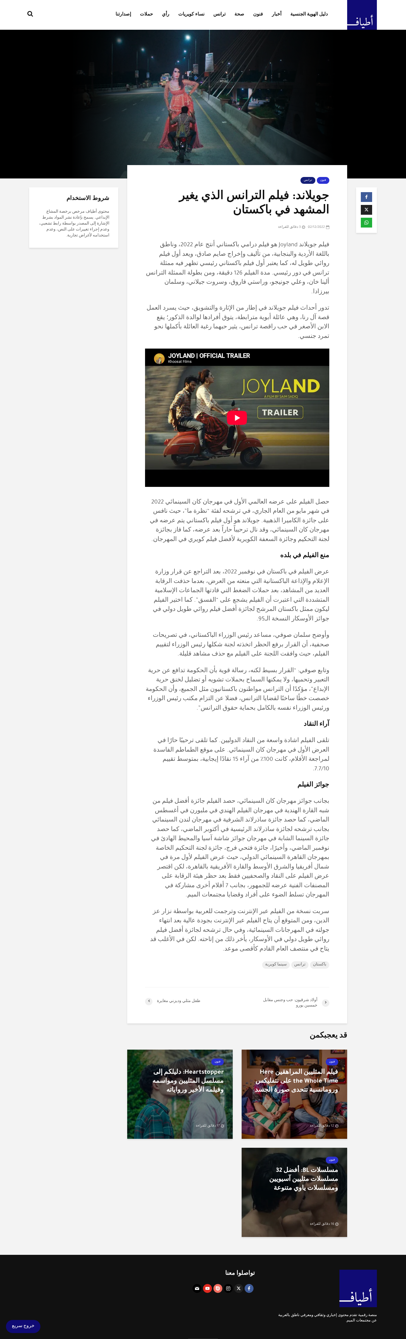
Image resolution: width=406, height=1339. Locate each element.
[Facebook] (249, 1288)
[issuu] (217, 1288)
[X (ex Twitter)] (238, 1288)
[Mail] (197, 1288)
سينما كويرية (276, 965)
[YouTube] (207, 1288)
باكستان (319, 965)
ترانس (219, 14)
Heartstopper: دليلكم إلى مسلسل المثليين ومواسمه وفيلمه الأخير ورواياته (188, 1082)
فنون (258, 14)
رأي (165, 14)
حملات (146, 14)
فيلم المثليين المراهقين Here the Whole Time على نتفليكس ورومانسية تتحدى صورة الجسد (296, 1082)
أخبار (276, 14)
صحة (239, 14)
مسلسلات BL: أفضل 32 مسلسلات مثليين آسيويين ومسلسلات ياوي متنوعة (303, 1180)
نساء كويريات (191, 14)
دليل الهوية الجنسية (309, 14)
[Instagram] (228, 1288)
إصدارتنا (123, 14)
